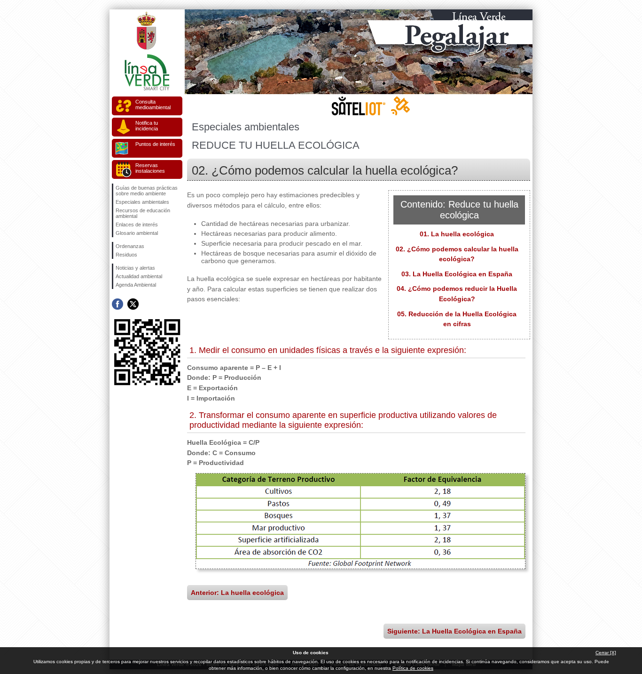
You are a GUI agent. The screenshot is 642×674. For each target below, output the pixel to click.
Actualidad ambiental (139, 276)
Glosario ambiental (137, 233)
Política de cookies (412, 668)
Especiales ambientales (142, 202)
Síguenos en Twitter (133, 304)
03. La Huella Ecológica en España (456, 274)
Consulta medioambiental (153, 104)
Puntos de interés (155, 144)
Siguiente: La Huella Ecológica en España (454, 631)
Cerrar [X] (605, 652)
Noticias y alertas (135, 268)
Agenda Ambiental (136, 285)
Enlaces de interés (137, 224)
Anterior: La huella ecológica (237, 592)
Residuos (126, 254)
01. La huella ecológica (457, 234)
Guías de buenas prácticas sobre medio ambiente (147, 190)
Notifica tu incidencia (146, 125)
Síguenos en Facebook (117, 304)
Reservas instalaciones (150, 168)
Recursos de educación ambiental (143, 213)
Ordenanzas (130, 246)
